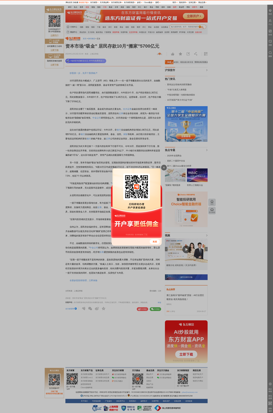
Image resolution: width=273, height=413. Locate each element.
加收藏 (75, 2)
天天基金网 (104, 2)
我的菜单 (182, 2)
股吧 (157, 2)
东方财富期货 (129, 2)
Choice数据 (148, 2)
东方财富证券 (116, 2)
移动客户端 (83, 2)
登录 (174, 2)
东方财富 (93, 2)
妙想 (139, 2)
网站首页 (69, 2)
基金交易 (201, 2)
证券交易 (192, 2)
